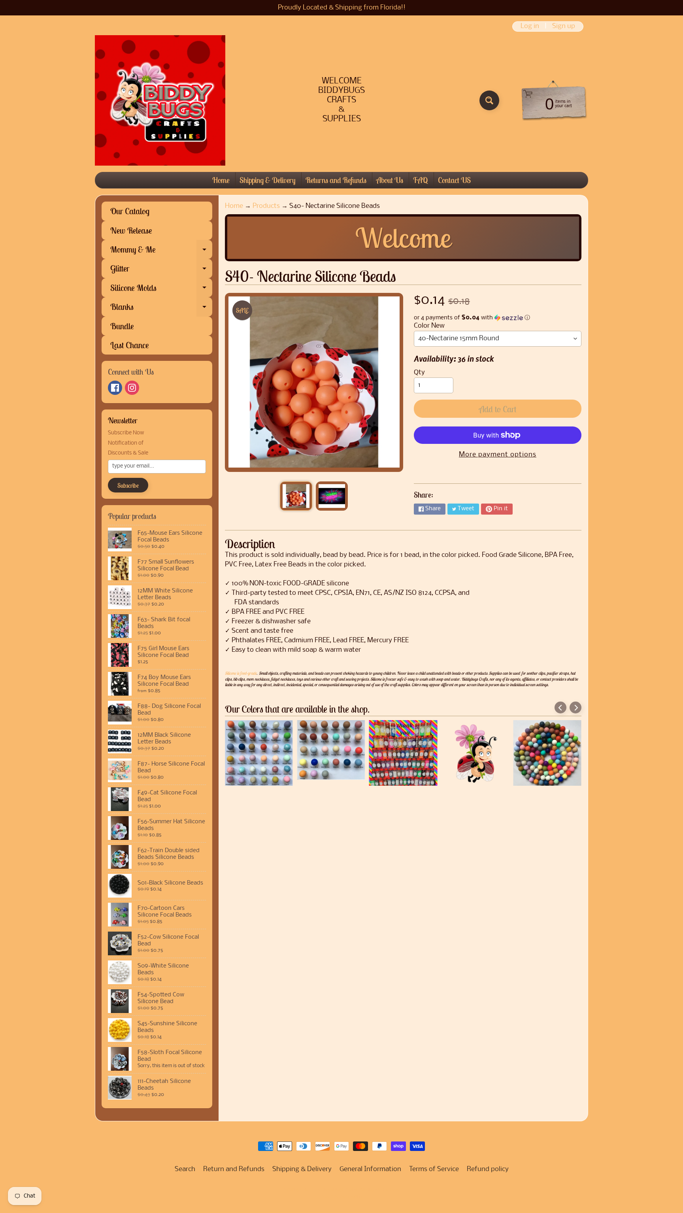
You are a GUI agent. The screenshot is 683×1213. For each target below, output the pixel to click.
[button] (497, 317)
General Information (370, 1169)
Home (221, 180)
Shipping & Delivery (268, 180)
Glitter (161, 270)
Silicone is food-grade (241, 673)
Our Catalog (129, 211)
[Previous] (560, 707)
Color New (429, 326)
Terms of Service (434, 1169)
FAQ (420, 180)
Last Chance (129, 345)
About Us (389, 180)
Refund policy (488, 1169)
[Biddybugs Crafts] (160, 100)
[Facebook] (115, 388)
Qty (419, 372)
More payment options (497, 454)
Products (266, 206)
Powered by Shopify (342, 1196)
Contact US (454, 180)
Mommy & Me (161, 251)
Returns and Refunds (336, 180)
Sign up (563, 26)
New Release (131, 230)
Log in (530, 26)
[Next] (575, 707)
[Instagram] (132, 388)
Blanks (161, 308)
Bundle (122, 326)
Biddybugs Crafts (339, 1190)
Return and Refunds (233, 1169)
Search (185, 1169)
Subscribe (128, 485)
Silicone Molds (161, 289)
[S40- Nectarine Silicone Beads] (296, 496)
